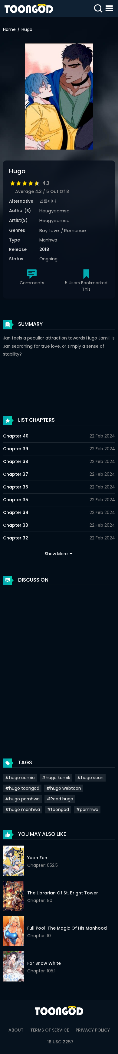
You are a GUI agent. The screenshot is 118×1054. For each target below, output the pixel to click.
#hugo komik (56, 778)
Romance (75, 230)
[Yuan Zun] (13, 862)
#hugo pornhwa (22, 799)
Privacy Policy (93, 1030)
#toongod (58, 809)
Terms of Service (49, 1030)
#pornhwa (87, 809)
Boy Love (49, 230)
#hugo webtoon (63, 788)
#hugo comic (20, 778)
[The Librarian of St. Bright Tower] (13, 897)
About (16, 1030)
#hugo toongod (22, 788)
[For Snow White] (13, 967)
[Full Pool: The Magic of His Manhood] (13, 932)
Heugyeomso (54, 211)
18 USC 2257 (60, 1042)
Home (9, 29)
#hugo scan (90, 778)
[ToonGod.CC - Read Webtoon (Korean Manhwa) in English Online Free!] (29, 8)
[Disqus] (59, 666)
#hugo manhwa (22, 809)
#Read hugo (60, 799)
